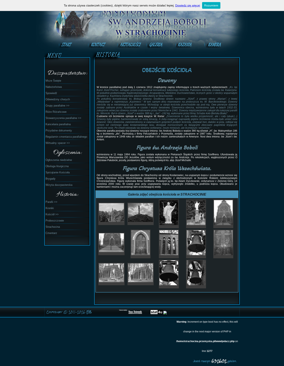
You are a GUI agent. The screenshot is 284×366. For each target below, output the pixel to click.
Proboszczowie (55, 220)
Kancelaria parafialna (58, 124)
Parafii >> (51, 201)
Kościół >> (52, 214)
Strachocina (53, 226)
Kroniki (50, 208)
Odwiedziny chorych (58, 99)
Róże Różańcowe (56, 111)
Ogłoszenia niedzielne (59, 160)
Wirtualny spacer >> (58, 142)
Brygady (51, 178)
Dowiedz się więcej (187, 5)
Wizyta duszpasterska (59, 184)
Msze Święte (53, 80)
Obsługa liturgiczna (57, 166)
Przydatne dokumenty (59, 130)
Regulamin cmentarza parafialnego (66, 136)
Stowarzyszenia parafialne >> (63, 118)
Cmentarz (51, 233)
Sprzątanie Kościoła (58, 172)
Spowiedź (51, 93)
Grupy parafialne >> (57, 105)
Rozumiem (211, 5)
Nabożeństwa (54, 86)
